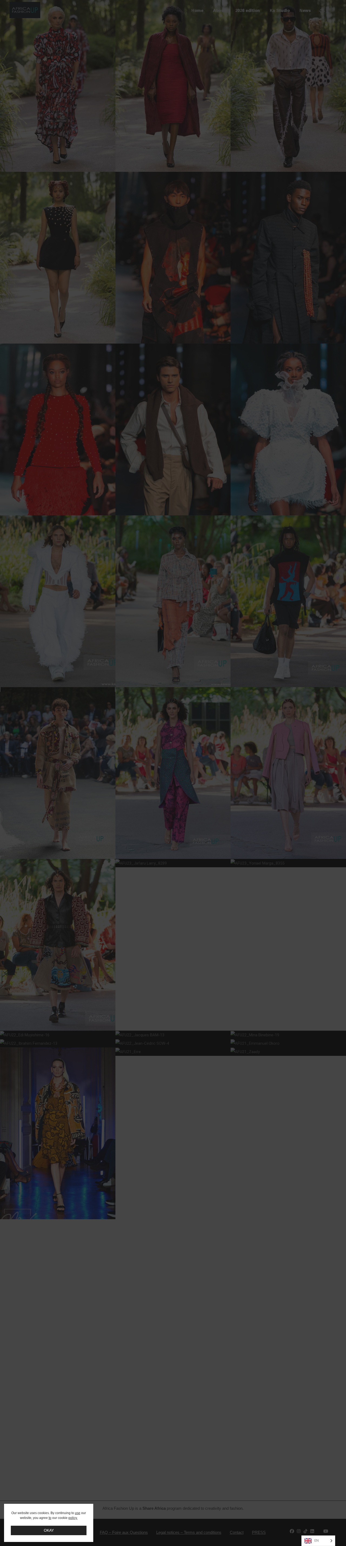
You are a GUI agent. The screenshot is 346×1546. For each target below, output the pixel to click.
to (50, 1518)
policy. (73, 1518)
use (77, 1513)
